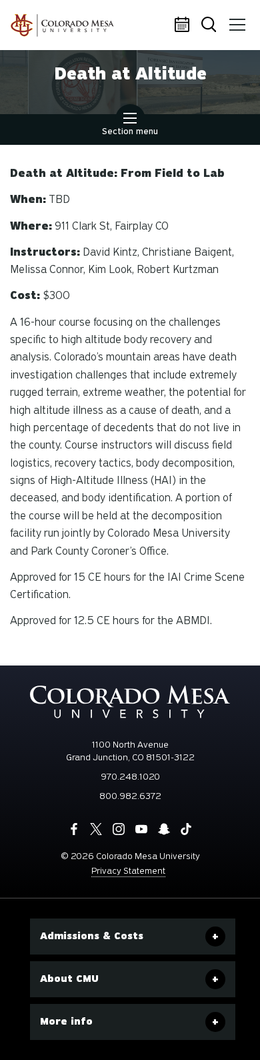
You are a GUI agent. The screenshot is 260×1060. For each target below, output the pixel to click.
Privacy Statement (128, 870)
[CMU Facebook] (74, 829)
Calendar (183, 25)
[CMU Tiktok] (186, 829)
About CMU (69, 979)
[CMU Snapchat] (164, 829)
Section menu (130, 131)
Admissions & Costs (91, 936)
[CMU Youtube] (141, 829)
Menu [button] (236, 25)
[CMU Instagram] (119, 829)
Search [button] (210, 25)
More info (66, 1021)
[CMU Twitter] (96, 829)
